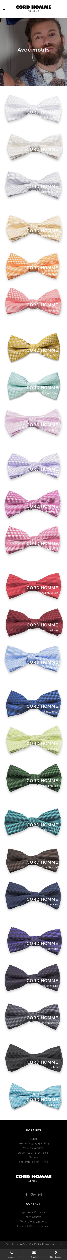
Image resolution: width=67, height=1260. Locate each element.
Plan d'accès (55, 1257)
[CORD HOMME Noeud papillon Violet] (33, 957)
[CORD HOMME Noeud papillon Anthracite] (33, 1031)
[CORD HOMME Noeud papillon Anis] (33, 757)
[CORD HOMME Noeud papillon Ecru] (33, 163)
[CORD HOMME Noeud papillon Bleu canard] (33, 838)
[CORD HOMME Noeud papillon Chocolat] (33, 875)
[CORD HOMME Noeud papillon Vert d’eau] (33, 401)
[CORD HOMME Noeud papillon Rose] (33, 438)
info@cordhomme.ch (37, 1226)
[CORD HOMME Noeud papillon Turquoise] (33, 1113)
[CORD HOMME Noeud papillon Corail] (33, 318)
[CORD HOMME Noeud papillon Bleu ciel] (33, 675)
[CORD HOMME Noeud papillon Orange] (33, 281)
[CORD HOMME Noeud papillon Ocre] (33, 364)
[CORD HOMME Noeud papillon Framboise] (33, 557)
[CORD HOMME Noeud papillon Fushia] (33, 520)
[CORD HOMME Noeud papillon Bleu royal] (33, 720)
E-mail (34, 1257)
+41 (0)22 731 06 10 (36, 1221)
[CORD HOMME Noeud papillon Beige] (33, 244)
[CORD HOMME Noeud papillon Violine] (33, 994)
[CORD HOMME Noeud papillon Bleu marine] (33, 913)
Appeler (11, 1257)
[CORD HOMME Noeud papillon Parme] (33, 482)
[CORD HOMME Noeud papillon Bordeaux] (33, 638)
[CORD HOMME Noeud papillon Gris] (33, 200)
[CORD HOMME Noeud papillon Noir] (33, 1075)
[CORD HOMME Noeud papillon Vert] (33, 794)
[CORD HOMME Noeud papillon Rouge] (33, 601)
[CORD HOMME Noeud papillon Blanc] (33, 125)
